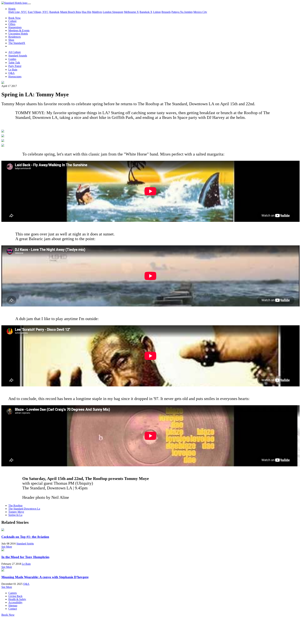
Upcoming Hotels (18, 33)
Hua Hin (86, 11)
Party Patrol (14, 66)
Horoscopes (14, 76)
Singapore (117, 11)
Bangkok (54, 11)
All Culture (14, 52)
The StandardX (16, 43)
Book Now (14, 17)
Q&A (11, 73)
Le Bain (12, 69)
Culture (12, 21)
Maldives (97, 11)
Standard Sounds (17, 55)
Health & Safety (17, 599)
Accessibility (15, 602)
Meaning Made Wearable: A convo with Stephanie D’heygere (44, 577)
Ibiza (78, 11)
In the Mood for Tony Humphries (25, 557)
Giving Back (15, 596)
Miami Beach (68, 11)
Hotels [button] (12, 8)
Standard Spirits (25, 543)
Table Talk (14, 62)
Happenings (15, 27)
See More (6, 546)
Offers (11, 24)
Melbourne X (131, 11)
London (107, 11)
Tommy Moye (16, 511)
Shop (11, 39)
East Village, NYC (38, 11)
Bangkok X (146, 11)
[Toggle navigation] (29, 3)
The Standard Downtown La (24, 508)
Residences (14, 36)
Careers (12, 592)
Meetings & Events (18, 30)
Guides (12, 59)
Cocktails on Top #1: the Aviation (25, 537)
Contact (12, 608)
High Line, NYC (17, 11)
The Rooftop (15, 505)
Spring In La (15, 514)
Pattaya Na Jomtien (182, 11)
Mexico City (200, 11)
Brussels (166, 11)
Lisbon (157, 11)
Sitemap (12, 605)
